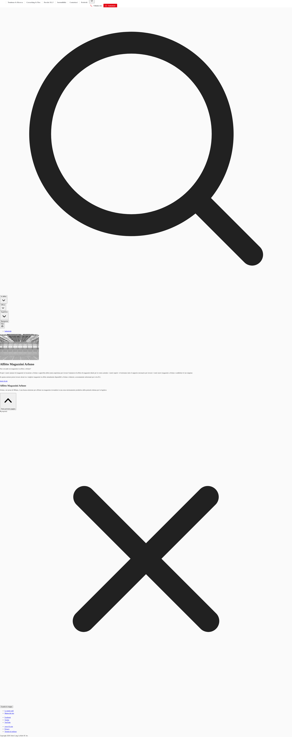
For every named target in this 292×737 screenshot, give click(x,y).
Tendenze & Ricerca (15, 2)
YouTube (7, 722)
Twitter (7, 720)
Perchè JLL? (49, 2)
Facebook (8, 717)
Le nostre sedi (9, 711)
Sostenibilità (61, 2)
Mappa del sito (9, 713)
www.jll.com (9, 726)
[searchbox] (146, 164)
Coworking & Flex (33, 2)
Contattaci (74, 2)
